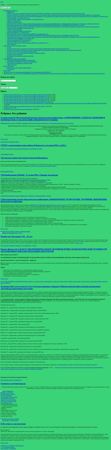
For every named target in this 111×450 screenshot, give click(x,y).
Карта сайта (7, 70)
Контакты (10, 57)
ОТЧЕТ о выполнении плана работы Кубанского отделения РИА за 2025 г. (25, 106)
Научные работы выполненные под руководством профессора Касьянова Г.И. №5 (26, 96)
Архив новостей (11, 44)
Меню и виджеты (5, 7)
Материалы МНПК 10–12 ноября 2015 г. (18, 32)
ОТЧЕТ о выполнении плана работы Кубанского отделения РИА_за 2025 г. (22, 148)
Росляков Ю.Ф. (27, 245)
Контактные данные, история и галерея (15, 45)
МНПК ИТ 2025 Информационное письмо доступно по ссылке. (48, 205)
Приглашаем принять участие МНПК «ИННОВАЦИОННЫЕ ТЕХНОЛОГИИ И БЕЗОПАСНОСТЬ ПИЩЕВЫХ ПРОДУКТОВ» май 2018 (45, 25)
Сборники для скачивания (35, 196)
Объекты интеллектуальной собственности (19, 67)
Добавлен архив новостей (14, 29)
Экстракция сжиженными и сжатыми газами (19, 63)
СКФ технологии (12, 64)
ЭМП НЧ (7, 283)
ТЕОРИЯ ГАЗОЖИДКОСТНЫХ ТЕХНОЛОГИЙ (21, 60)
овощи (75, 281)
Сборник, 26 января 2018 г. (14, 22)
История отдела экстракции (15, 54)
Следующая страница (9, 447)
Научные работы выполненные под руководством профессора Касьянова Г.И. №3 (26, 99)
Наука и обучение (9, 66)
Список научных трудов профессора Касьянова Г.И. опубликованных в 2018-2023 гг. (27, 72)
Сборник (48, 196)
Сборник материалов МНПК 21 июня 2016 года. (20, 28)
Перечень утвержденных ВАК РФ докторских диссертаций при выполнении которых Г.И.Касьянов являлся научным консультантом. (44, 50)
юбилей (34, 245)
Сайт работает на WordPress (8, 448)
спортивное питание (96, 281)
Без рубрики (15, 142)
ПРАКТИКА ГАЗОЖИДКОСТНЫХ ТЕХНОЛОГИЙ (22, 62)
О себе (9, 47)
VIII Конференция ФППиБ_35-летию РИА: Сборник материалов (29, 175)
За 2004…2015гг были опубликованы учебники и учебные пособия (26, 53)
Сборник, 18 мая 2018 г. (13, 21)
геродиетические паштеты (26, 281)
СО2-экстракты (85, 281)
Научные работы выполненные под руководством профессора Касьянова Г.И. (25, 102)
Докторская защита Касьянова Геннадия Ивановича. (18, 109)
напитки (70, 281)
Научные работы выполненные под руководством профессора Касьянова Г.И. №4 (26, 97)
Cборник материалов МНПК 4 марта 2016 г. (19, 31)
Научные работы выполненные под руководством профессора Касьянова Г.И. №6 (26, 94)
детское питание (39, 281)
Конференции (24, 196)
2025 (44, 196)
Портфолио (7, 108)
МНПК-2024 (10, 12)
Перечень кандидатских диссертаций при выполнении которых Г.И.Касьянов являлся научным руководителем (38, 48)
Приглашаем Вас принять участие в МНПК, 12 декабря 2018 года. (25, 19)
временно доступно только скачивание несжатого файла (40, 166)
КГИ (2, 2)
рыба (79, 281)
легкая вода (56, 281)
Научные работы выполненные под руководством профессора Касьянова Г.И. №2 (26, 100)
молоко (62, 281)
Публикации (10, 69)
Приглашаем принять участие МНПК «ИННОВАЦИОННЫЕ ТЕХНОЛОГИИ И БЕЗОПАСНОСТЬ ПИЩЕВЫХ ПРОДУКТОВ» (43, 35)
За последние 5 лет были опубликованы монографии (22, 51)
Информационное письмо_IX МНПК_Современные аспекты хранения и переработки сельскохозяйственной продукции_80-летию (37, 123)
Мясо (65, 281)
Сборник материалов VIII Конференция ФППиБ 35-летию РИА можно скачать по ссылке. (26, 180)
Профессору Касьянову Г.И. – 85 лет (16, 236)
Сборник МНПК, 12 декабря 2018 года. (18, 18)
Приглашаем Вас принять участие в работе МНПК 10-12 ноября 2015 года (27, 34)
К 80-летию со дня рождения (13, 424)
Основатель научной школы (13, 383)
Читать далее (4, 139)
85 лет (21, 245)
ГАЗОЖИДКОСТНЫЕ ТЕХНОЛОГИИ (15, 59)
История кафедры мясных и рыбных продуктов (20, 56)
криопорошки (48, 281)
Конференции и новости (11, 10)
